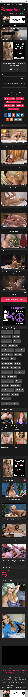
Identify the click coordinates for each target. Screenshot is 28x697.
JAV (14, 358)
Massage (5, 367)
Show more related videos (14, 299)
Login (16, 4)
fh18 (4, 345)
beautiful (21, 98)
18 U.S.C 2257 (20, 672)
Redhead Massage (7, 389)
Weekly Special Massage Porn (10, 403)
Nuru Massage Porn (8, 380)
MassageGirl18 (19, 372)
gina (15, 95)
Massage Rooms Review (17, 669)
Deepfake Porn (6, 572)
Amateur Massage (7, 332)
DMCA (14, 674)
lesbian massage (10, 105)
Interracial (5, 358)
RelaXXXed (20, 389)
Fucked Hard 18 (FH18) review (11, 670)
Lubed (18, 363)
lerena (18, 95)
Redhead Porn (6, 574)
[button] (27, 1)
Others (19, 380)
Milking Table (13, 376)
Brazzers (17, 336)
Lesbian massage (7, 363)
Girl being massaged (8, 349)
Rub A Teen (6, 394)
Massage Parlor (16, 367)
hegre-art (19, 354)
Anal (18, 332)
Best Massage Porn (7, 570)
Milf (4, 376)
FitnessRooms (13, 345)
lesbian (18, 102)
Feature (18, 341)
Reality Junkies (16, 385)
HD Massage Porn (7, 354)
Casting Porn (5, 576)
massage (20, 105)
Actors (6, 669)
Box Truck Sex (6, 336)
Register (21, 4)
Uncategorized (6, 398)
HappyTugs (20, 349)
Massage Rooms (10, 98)
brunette (10, 102)
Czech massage (7, 341)
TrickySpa (16, 394)
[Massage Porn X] (11, 9)
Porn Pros (5, 385)
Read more (13, 89)
